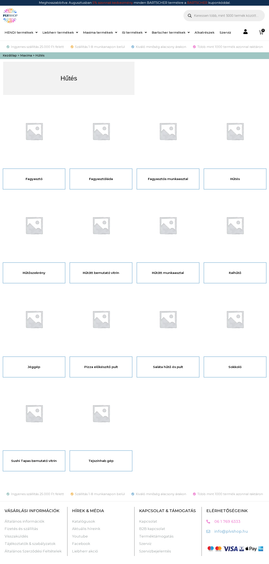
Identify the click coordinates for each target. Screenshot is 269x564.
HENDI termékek (19, 32)
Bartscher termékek (169, 32)
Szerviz (225, 32)
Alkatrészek (205, 32)
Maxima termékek (98, 32)
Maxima (26, 55)
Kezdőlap (10, 55)
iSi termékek (132, 32)
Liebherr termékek (58, 32)
